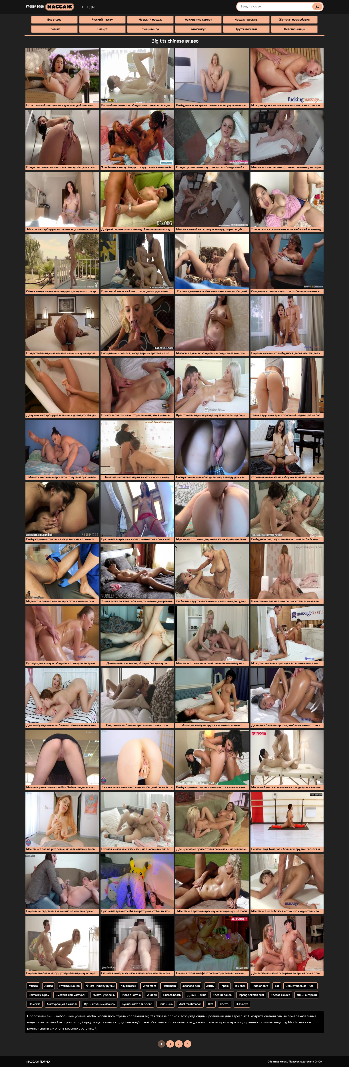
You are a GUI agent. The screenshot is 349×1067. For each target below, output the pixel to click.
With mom (149, 986)
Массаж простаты (246, 20)
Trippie (224, 986)
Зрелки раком (222, 995)
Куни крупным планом (99, 1004)
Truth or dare (260, 986)
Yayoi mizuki (128, 986)
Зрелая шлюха (280, 995)
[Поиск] (317, 6)
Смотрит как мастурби (71, 995)
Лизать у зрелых (104, 995)
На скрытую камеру (198, 20)
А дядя (152, 995)
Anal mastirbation (190, 1004)
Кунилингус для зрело (137, 1004)
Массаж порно (38, 1062)
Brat (210, 1004)
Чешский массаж (150, 20)
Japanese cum (191, 986)
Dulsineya (242, 1004)
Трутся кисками (246, 29)
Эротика (54, 29)
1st (277, 986)
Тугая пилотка (131, 995)
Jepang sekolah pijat (251, 995)
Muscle (33, 986)
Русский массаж (102, 20)
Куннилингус (150, 29)
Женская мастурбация (294, 20)
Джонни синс (196, 995)
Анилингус (198, 29)
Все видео (54, 20)
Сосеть (224, 1004)
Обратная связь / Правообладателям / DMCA (295, 1061)
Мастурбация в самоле (62, 1004)
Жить (210, 986)
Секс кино (166, 1004)
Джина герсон (307, 995)
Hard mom (169, 986)
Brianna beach (172, 995)
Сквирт (102, 29)
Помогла (34, 1004)
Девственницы (294, 29)
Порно (49, 7)
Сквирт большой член (300, 986)
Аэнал (48, 986)
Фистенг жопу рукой (100, 986)
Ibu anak (240, 986)
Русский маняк (69, 986)
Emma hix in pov (39, 995)
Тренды (88, 7)
